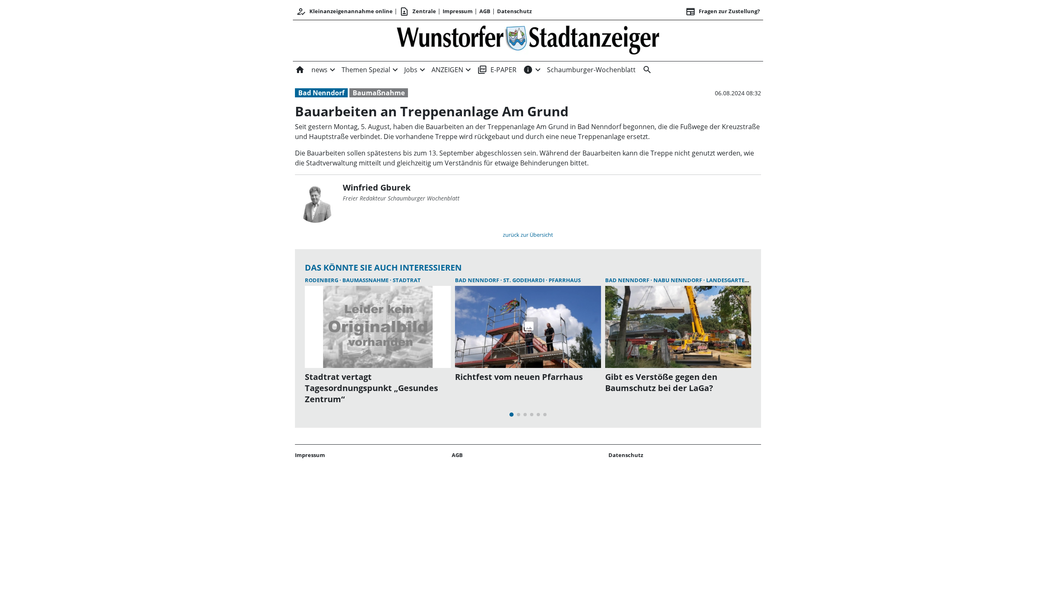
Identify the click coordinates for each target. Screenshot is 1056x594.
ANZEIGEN (447, 69)
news (319, 69)
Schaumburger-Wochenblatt (591, 69)
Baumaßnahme (379, 92)
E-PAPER (496, 70)
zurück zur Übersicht (528, 234)
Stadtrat (407, 280)
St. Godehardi (524, 280)
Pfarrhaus (565, 280)
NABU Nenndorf (678, 280)
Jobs (410, 69)
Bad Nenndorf (321, 92)
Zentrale (417, 11)
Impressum (458, 11)
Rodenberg (322, 280)
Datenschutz (514, 11)
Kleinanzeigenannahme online (344, 11)
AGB (484, 11)
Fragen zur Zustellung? (723, 11)
